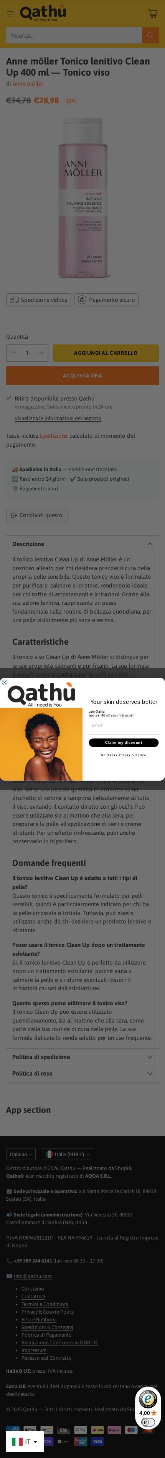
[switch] (148, 1422)
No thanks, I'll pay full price (123, 755)
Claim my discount (123, 742)
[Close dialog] (4, 682)
